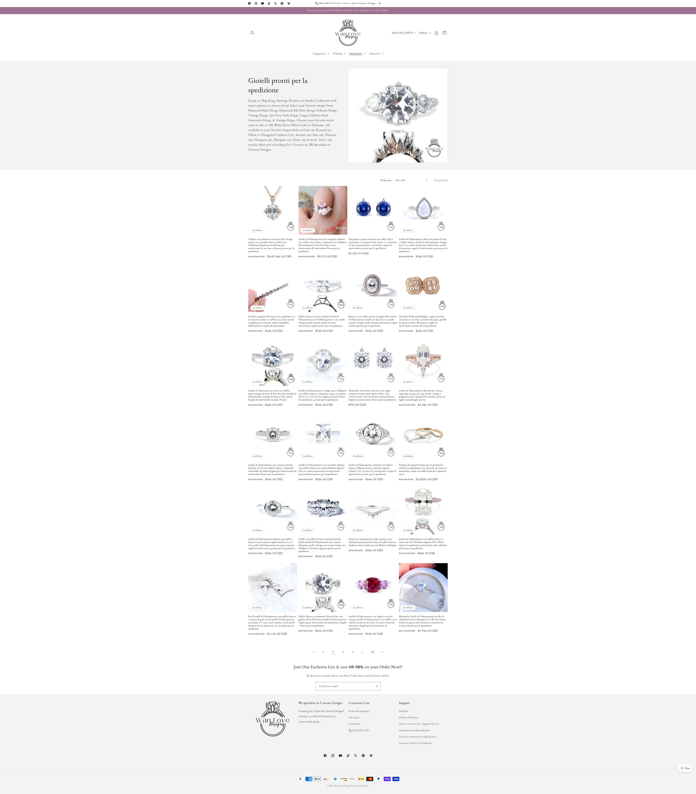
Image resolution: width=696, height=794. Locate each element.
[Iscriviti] (376, 686)
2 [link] (333, 652)
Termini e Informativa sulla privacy (417, 736)
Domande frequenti (359, 711)
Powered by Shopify (360, 785)
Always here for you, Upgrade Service (419, 724)
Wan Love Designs (343, 785)
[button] (252, 33)
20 (372, 652)
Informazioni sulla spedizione (414, 730)
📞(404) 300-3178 (359, 730)
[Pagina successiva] (382, 652)
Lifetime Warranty (408, 717)
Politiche (403, 711)
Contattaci (354, 724)
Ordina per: (386, 180)
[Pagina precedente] (314, 652)
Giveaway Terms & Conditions (415, 743)
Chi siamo (354, 717)
